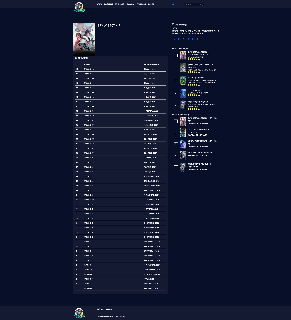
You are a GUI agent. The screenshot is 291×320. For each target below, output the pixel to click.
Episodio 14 (88, 228)
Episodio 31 (88, 148)
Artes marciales (209, 80)
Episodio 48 (89, 69)
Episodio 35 (88, 130)
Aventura (197, 70)
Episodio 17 (88, 214)
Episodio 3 (88, 279)
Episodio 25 (88, 176)
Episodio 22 (88, 190)
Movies (151, 4)
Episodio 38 (89, 116)
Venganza (191, 57)
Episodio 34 (89, 134)
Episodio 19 (88, 204)
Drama (204, 83)
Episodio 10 (88, 246)
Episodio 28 (89, 162)
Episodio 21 (88, 195)
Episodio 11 (88, 242)
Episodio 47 (88, 74)
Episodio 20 (89, 200)
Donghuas (108, 4)
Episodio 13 (88, 232)
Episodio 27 (88, 167)
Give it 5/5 (196, 59)
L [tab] (174, 39)
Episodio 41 (88, 102)
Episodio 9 (88, 251)
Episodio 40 (89, 106)
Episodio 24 (89, 181)
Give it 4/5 (194, 59)
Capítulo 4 (88, 274)
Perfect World (194, 90)
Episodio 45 (88, 83)
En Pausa (130, 4)
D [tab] (202, 39)
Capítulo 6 (88, 265)
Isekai (196, 107)
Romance (199, 57)
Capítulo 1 (88, 288)
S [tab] (197, 39)
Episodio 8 (88, 256)
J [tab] (188, 39)
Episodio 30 (89, 153)
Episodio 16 (88, 218)
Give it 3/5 (192, 59)
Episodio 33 (89, 139)
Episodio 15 (88, 223)
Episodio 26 (89, 172)
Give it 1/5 (189, 59)
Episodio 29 (88, 158)
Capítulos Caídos (104, 309)
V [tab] (192, 39)
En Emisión (119, 4)
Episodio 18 (88, 209)
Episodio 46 (89, 78)
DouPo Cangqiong (195, 78)
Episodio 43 (89, 92)
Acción (190, 54)
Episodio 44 (89, 88)
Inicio (99, 4)
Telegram (173, 4)
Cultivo (206, 54)
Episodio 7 (88, 260)
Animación (198, 54)
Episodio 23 (89, 186)
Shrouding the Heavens (198, 102)
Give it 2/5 (191, 59)
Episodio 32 (89, 144)
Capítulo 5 (88, 270)
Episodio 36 (89, 125)
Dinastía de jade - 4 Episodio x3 (201, 153)
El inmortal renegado (197, 52)
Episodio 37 (88, 120)
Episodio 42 (89, 97)
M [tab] (178, 39)
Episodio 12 (88, 237)
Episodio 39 (89, 111)
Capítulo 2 (88, 284)
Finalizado (141, 4)
